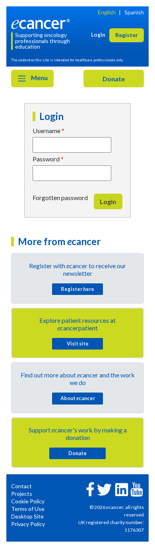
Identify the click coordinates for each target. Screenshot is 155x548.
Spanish (134, 12)
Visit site (78, 343)
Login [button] (98, 34)
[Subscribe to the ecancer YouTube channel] (137, 488)
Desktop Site (27, 516)
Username (46, 130)
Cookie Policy (28, 501)
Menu (39, 77)
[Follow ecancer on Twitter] (104, 488)
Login (108, 201)
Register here (77, 289)
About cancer (77, 398)
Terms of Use (28, 508)
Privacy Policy (28, 524)
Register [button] (126, 34)
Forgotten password (60, 197)
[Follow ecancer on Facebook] (90, 488)
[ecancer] (42, 23)
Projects (21, 493)
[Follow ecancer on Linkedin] (122, 488)
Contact (21, 486)
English (107, 12)
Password (46, 159)
